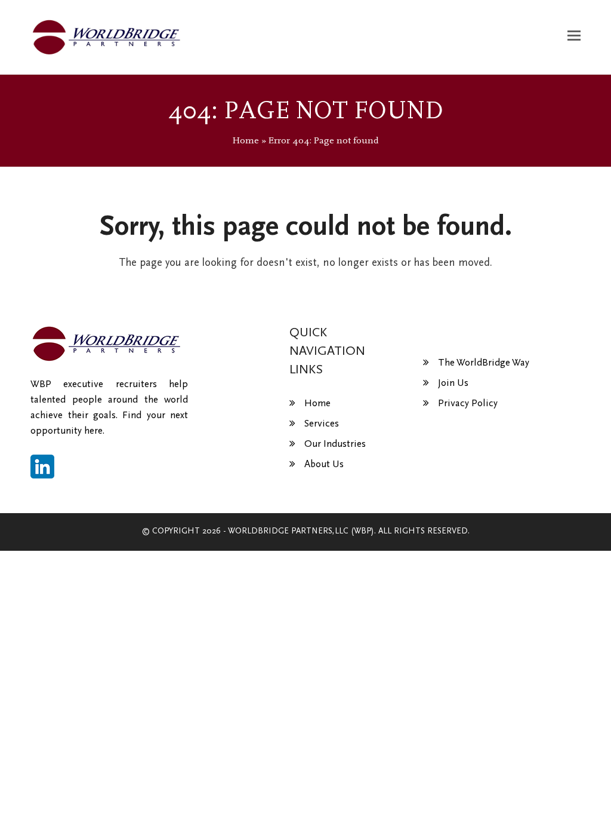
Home (246, 140)
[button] (574, 37)
